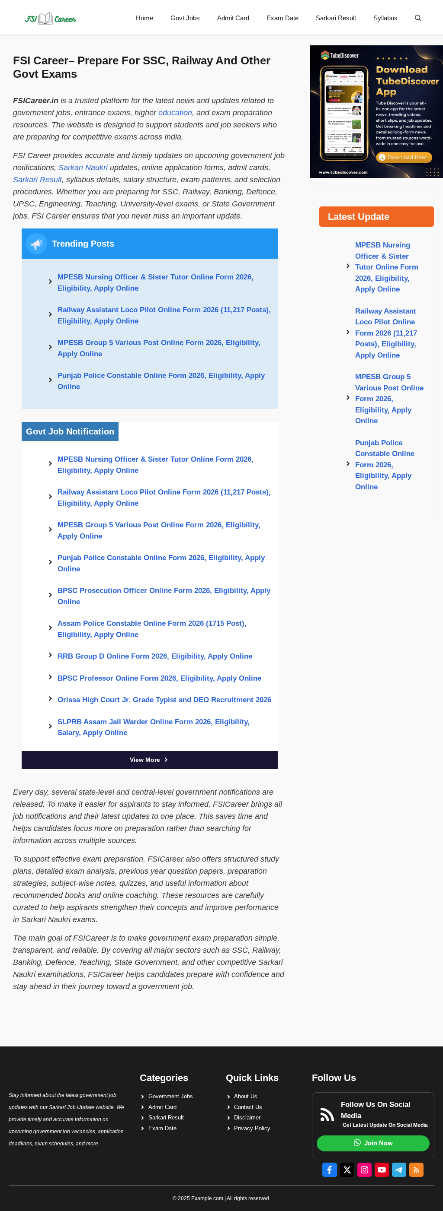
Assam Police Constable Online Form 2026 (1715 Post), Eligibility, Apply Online (152, 629)
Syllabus (385, 18)
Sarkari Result (336, 18)
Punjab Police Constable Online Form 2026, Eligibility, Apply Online (161, 381)
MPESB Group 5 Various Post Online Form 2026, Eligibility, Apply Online (159, 348)
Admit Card (233, 18)
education (175, 112)
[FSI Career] (50, 18)
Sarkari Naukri (83, 167)
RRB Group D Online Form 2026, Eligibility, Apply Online (155, 656)
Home (144, 18)
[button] (418, 18)
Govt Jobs (185, 18)
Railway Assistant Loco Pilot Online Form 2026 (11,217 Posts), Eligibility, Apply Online (164, 315)
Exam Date (282, 18)
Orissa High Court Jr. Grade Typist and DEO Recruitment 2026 (164, 700)
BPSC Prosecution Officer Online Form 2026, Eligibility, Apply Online (164, 596)
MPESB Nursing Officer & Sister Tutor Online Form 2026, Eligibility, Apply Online (156, 282)
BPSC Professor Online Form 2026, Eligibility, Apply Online (159, 678)
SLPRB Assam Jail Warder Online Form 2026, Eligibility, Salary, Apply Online (154, 727)
